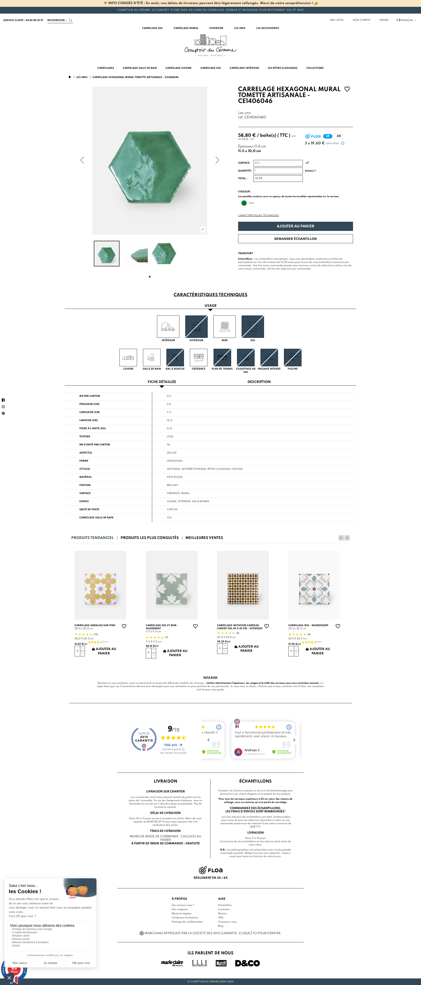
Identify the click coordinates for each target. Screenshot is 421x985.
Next (347, 537)
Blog (220, 926)
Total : (242, 178)
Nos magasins (180, 909)
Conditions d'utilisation (185, 917)
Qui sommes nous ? (183, 905)
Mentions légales (181, 913)
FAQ (220, 917)
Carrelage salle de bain (96, 517)
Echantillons (225, 905)
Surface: (244, 163)
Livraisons (224, 909)
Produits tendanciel (92, 538)
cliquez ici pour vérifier (259, 933)
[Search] (70, 20)
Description (259, 382)
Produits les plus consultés (150, 538)
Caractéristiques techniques (258, 215)
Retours (222, 913)
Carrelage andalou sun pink (95, 625)
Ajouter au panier (295, 226)
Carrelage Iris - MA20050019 (308, 625)
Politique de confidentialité (187, 922)
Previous (341, 537)
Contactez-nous (227, 922)
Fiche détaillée (162, 382)
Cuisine (172, 501)
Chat (303, 686)
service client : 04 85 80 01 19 (23, 20)
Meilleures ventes (204, 538)
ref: (241, 117)
